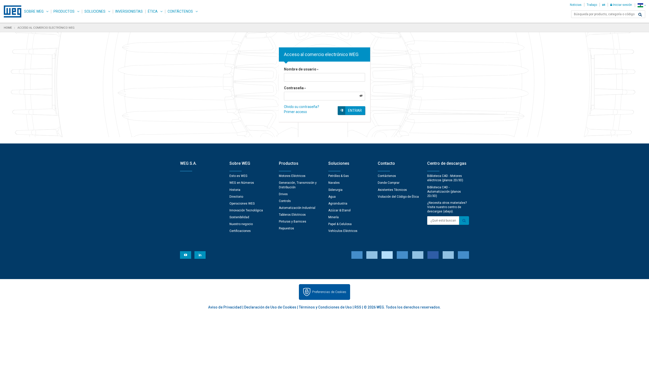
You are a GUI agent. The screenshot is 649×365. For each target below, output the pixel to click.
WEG (11, 11)
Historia (234, 190)
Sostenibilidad (239, 217)
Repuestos (286, 228)
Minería (333, 217)
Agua (332, 196)
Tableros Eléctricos (292, 214)
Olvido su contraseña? (301, 107)
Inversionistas (129, 11)
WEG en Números (241, 183)
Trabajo (592, 5)
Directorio (236, 196)
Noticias (576, 5)
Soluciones (94, 11)
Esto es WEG (238, 176)
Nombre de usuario (300, 69)
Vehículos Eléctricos (342, 231)
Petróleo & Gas (338, 176)
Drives (283, 194)
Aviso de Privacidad (225, 307)
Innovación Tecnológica (246, 210)
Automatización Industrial (297, 208)
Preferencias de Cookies (329, 292)
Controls (285, 201)
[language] (642, 5)
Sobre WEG (34, 11)
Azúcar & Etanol (339, 210)
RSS (357, 307)
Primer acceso (295, 112)
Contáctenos (180, 11)
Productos (64, 11)
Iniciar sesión (622, 5)
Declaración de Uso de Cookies (270, 307)
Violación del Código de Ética (398, 196)
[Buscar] (640, 14)
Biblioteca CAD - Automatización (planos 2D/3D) (444, 192)
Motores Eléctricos (292, 176)
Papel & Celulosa (340, 224)
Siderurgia (335, 190)
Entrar (355, 110)
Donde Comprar (389, 183)
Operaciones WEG (242, 203)
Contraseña (294, 88)
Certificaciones (240, 231)
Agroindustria (337, 203)
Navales (334, 183)
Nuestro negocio (241, 224)
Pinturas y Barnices (292, 221)
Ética (153, 11)
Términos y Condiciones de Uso (325, 307)
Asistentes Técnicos (392, 190)
